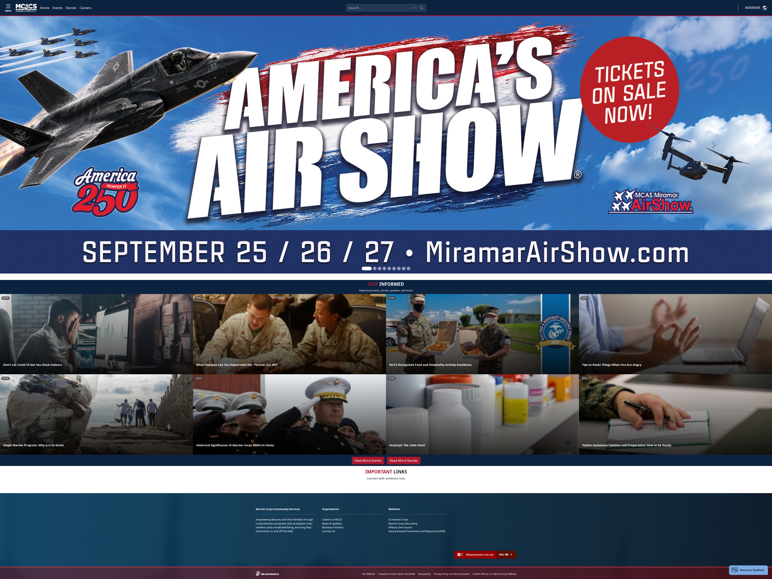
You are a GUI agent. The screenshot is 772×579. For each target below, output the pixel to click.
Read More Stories (404, 460)
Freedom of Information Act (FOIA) (396, 573)
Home (44, 8)
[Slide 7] (399, 268)
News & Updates (332, 523)
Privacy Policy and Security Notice (451, 573)
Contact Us (328, 531)
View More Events (368, 460)
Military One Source (400, 527)
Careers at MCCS (332, 519)
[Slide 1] (367, 268)
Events (57, 8)
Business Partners (332, 527)
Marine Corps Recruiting (402, 523)
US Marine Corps (398, 519)
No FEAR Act (368, 573)
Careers (85, 8)
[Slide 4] (384, 268)
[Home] (26, 8)
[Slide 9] (408, 268)
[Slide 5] (389, 268)
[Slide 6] (394, 268)
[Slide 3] (379, 268)
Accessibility (424, 573)
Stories (71, 8)
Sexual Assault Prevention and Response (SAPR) (416, 531)
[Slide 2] (375, 268)
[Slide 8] (404, 268)
